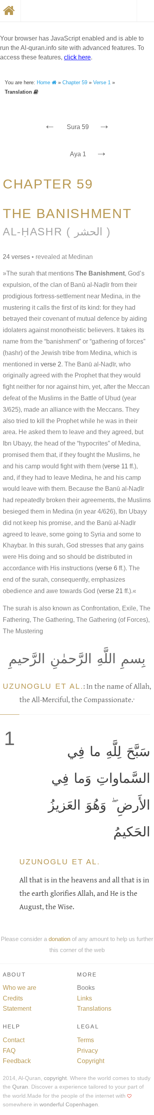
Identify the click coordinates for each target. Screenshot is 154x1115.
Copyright (90, 1061)
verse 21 (111, 591)
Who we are (19, 987)
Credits (13, 998)
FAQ (9, 1050)
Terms (85, 1040)
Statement (17, 1008)
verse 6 (107, 568)
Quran (20, 1087)
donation (59, 939)
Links (84, 998)
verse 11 (116, 466)
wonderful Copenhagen (68, 1105)
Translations (94, 1008)
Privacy (87, 1050)
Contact (13, 1040)
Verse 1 (102, 82)
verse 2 (51, 364)
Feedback (17, 1061)
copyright (55, 1078)
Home (44, 82)
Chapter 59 (74, 82)
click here (77, 57)
